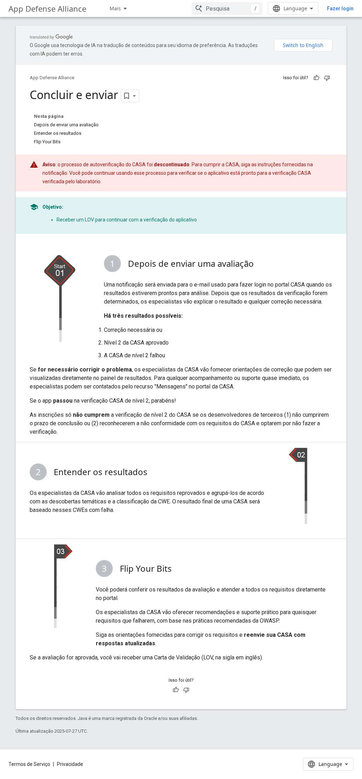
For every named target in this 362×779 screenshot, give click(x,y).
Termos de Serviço (29, 764)
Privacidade (70, 764)
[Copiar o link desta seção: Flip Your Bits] (179, 569)
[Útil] (316, 78)
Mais (115, 8)
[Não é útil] (327, 78)
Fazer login (340, 8)
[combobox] (227, 8)
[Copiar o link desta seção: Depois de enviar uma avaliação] (261, 264)
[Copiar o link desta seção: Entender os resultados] (154, 473)
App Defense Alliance (47, 8)
